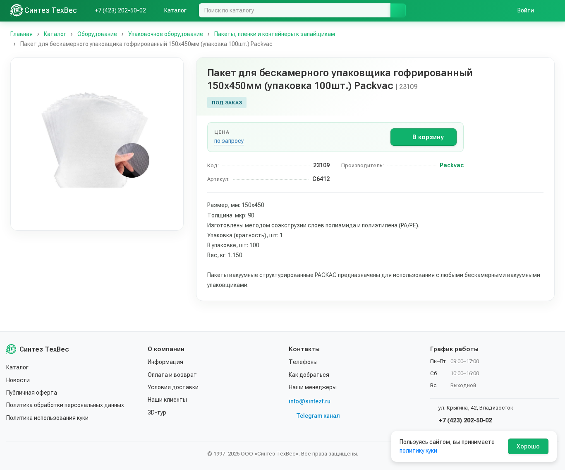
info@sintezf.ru (309, 401)
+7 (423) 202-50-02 (464, 420)
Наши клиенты (167, 399)
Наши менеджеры (313, 387)
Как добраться (309, 374)
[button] (97, 144)
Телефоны (303, 362)
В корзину (427, 137)
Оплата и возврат (172, 374)
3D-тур (157, 412)
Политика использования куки (47, 418)
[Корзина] (550, 10)
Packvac (452, 165)
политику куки (418, 450)
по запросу (229, 140)
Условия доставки (173, 387)
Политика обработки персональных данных (65, 405)
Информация (165, 362)
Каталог (17, 367)
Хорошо (528, 446)
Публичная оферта (31, 392)
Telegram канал (318, 415)
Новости (18, 380)
